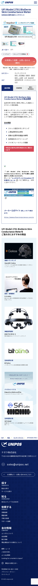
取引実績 (4, 539)
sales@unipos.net (18, 464)
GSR (16, 82)
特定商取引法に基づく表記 (10, 569)
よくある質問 (6, 555)
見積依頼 (4, 512)
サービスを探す (7, 491)
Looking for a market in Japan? (12, 558)
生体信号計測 (19, 80)
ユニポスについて (7, 533)
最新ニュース (6, 549)
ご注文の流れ (6, 552)
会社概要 (4, 536)
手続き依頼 (5, 518)
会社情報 (7, 529)
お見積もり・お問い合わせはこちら (19, 474)
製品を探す (5, 488)
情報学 (33, 75)
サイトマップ (6, 574)
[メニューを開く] (35, 3)
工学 (25, 78)
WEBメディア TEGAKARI (10, 502)
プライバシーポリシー (8, 572)
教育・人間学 (19, 78)
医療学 (28, 75)
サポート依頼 (6, 521)
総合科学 (31, 78)
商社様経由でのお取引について (12, 542)
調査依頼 (4, 515)
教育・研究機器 (20, 75)
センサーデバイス (20, 73)
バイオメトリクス (30, 80)
